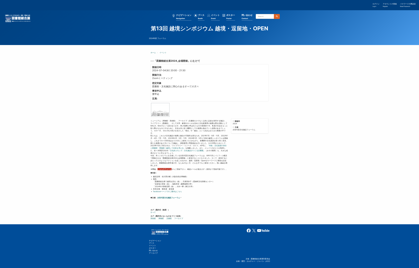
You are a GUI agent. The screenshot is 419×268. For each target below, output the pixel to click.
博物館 (161, 218)
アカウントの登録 (390, 5)
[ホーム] (18, 18)
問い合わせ (247, 16)
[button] (160, 110)
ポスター (230, 16)
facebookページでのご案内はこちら (167, 191)
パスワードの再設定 (408, 5)
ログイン (376, 5)
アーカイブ (178, 218)
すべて (153, 212)
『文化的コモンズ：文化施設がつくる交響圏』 (186, 150)
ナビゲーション (183, 16)
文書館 (169, 218)
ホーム (153, 52)
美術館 (153, 218)
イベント (215, 16)
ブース (201, 16)
